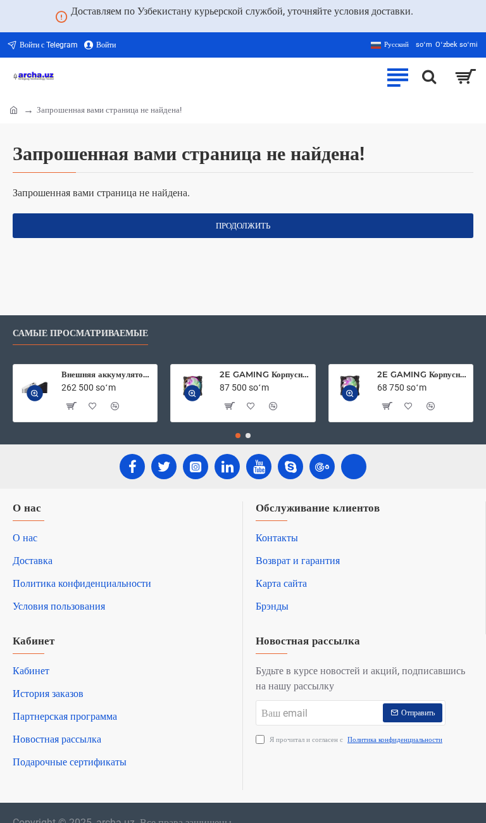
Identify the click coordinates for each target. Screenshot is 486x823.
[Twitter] (164, 466)
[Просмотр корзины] (465, 77)
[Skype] (290, 466)
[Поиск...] (429, 77)
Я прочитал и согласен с (355, 740)
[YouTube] (258, 466)
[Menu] (397, 77)
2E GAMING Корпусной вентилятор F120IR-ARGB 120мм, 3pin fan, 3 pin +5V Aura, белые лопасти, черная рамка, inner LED (422, 374)
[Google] (322, 466)
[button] (35, 393)
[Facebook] (132, 466)
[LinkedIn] (227, 466)
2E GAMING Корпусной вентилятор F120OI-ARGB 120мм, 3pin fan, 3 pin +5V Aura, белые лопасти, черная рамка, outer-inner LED (265, 374)
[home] (13, 109)
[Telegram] (353, 466)
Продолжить (243, 225)
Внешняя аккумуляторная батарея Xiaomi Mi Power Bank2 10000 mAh (107, 374)
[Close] (428, 16)
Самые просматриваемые (80, 333)
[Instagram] (195, 466)
